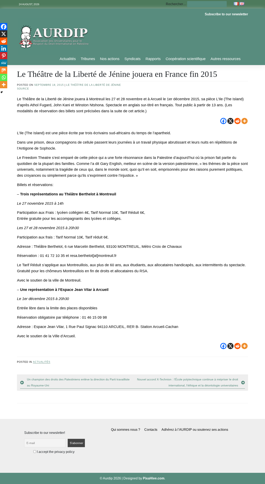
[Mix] (3, 70)
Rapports (153, 59)
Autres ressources (226, 59)
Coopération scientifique (186, 59)
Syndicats (132, 59)
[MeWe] (3, 63)
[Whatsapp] (3, 77)
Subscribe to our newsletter (226, 14)
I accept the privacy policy (55, 452)
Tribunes (88, 59)
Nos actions (109, 59)
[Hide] (1, 92)
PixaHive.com (153, 478)
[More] (244, 121)
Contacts (150, 429)
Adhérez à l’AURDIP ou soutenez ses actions (194, 429)
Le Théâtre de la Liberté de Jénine (93, 84)
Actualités (68, 59)
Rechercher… (176, 4)
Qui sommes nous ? (125, 429)
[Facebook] (223, 121)
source (23, 88)
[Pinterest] (3, 55)
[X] (230, 121)
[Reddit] (237, 121)
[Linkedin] (3, 48)
